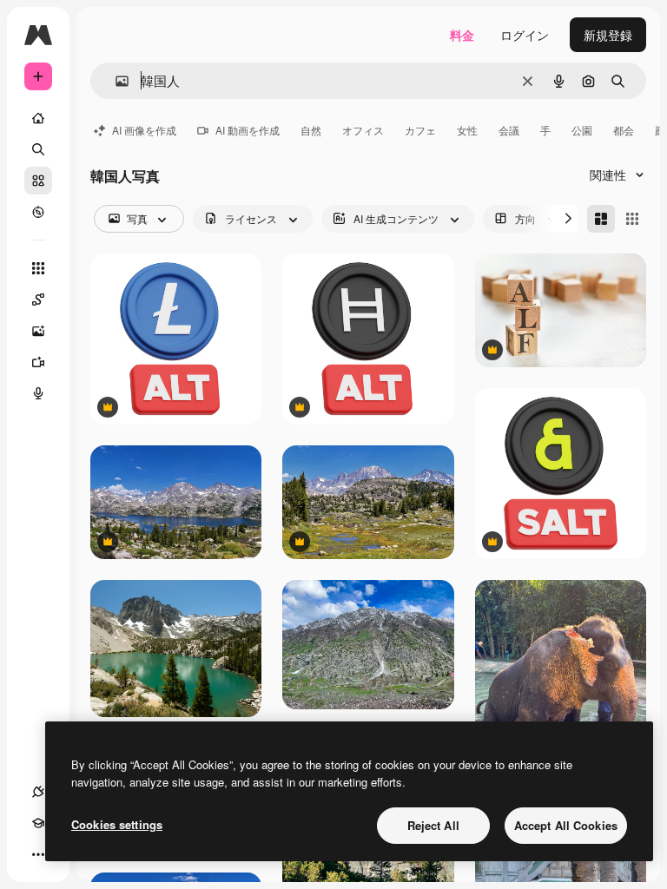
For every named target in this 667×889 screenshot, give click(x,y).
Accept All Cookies (565, 825)
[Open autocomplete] (115, 81)
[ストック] (38, 180)
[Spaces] (38, 299)
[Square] (632, 219)
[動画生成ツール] (38, 362)
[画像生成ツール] (38, 331)
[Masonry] (601, 219)
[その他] (38, 854)
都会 (623, 129)
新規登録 (608, 34)
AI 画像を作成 (144, 129)
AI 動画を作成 (247, 129)
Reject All (433, 825)
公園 (581, 129)
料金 (462, 34)
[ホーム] (38, 118)
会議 (509, 129)
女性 (467, 129)
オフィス (363, 129)
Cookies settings (116, 824)
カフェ (420, 129)
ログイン (524, 34)
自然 (310, 129)
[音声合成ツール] (38, 393)
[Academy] (38, 823)
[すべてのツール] (38, 268)
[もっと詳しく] (38, 212)
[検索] (38, 149)
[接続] (38, 792)
